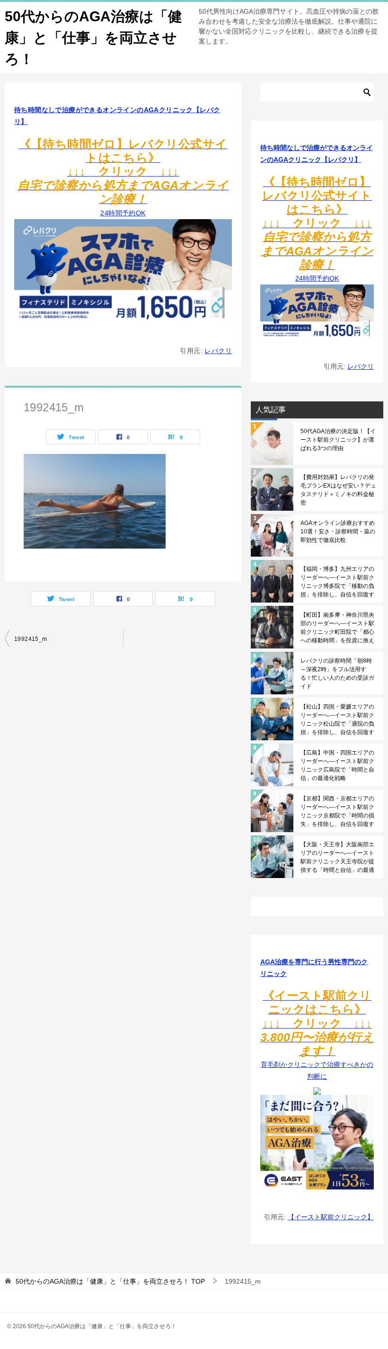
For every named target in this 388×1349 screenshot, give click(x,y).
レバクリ (218, 351)
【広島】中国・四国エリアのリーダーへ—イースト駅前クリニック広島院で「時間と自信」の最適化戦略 (337, 765)
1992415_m (30, 639)
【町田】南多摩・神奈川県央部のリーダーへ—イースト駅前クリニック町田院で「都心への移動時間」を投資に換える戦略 (337, 628)
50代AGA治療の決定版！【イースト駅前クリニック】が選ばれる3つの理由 (338, 440)
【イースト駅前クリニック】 (331, 1217)
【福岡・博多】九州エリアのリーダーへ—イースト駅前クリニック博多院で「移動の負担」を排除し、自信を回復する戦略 (337, 582)
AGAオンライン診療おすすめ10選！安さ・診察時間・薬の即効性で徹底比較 (337, 531)
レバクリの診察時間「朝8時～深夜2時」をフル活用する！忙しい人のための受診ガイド (337, 673)
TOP (110, 1281)
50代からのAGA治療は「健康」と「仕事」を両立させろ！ (93, 38)
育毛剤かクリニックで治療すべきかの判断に (317, 1037)
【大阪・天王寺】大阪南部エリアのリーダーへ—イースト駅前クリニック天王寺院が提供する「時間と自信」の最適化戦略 (337, 857)
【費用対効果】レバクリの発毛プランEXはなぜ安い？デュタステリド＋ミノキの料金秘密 (338, 490)
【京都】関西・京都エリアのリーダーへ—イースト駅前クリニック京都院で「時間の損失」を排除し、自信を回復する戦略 (337, 811)
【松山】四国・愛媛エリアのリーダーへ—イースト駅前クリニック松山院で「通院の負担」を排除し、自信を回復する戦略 (337, 719)
